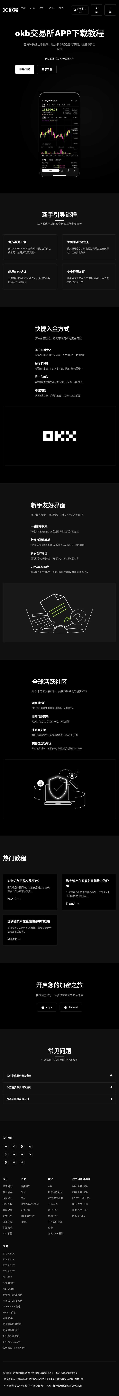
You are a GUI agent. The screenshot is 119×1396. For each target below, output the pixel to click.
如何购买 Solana (11, 1341)
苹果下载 (24, 69)
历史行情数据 (55, 1192)
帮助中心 (52, 1215)
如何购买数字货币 (12, 1324)
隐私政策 (7, 1210)
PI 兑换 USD (78, 1215)
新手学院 (25, 1210)
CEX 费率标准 (55, 1198)
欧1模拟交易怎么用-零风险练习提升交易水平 (33, 1372)
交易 (23, 1198)
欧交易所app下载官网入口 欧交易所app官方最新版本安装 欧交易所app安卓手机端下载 (43, 1379)
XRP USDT (8, 1288)
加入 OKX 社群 (56, 1233)
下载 (110, 10)
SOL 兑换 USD (80, 1204)
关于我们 (7, 1186)
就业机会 (7, 1192)
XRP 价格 (8, 1318)
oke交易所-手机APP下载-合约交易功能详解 (24, 1385)
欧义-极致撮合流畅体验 (66, 1372)
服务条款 (7, 1204)
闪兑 (23, 1192)
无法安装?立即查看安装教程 (59, 58)
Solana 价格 (9, 1312)
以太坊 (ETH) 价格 (12, 1300)
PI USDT (7, 1277)
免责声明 (7, 1215)
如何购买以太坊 (11, 1336)
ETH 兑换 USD (80, 1192)
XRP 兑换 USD (80, 1210)
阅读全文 (12, 898)
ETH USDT (9, 1271)
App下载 (7, 1233)
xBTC (24, 1221)
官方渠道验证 (55, 1221)
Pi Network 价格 (11, 1306)
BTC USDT (9, 1265)
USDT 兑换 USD (81, 1198)
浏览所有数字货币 (30, 1204)
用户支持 (52, 1210)
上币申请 (52, 1204)
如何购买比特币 (11, 1330)
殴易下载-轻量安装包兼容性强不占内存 (64, 1385)
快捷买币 (25, 1186)
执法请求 (7, 1227)
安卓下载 (47, 69)
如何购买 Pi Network (14, 1347)
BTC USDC (9, 1253)
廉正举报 (7, 1221)
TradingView (28, 1215)
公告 (50, 1227)
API (50, 1186)
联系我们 (7, 1198)
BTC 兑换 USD (80, 1186)
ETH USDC (9, 1259)
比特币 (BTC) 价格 (12, 1294)
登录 (96, 10)
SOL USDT (9, 1283)
